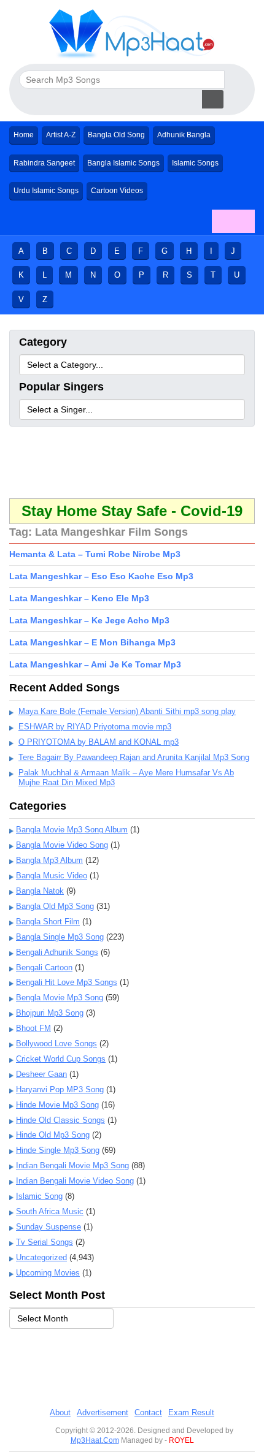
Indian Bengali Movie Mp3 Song (72, 1165)
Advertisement (102, 1412)
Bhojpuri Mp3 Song (49, 1012)
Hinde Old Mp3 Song (53, 1134)
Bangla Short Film (48, 921)
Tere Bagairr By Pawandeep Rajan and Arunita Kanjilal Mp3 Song (133, 757)
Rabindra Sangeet (44, 163)
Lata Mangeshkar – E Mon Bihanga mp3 (92, 642)
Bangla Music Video (51, 875)
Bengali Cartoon (44, 967)
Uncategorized (41, 1257)
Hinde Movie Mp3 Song (57, 1104)
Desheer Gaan (41, 1074)
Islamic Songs (195, 163)
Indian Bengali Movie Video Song (75, 1180)
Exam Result (191, 1412)
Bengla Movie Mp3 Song (59, 997)
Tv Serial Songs (44, 1242)
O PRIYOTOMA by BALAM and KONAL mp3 (98, 742)
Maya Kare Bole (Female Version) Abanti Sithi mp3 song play (127, 711)
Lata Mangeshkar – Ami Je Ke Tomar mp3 (95, 664)
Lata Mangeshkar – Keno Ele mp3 (79, 598)
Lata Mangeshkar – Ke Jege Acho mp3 (89, 620)
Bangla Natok (40, 890)
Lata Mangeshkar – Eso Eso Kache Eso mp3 (101, 576)
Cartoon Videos (117, 190)
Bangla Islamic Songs (123, 163)
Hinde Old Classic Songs (60, 1120)
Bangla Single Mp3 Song (60, 936)
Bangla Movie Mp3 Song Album (72, 829)
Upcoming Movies (48, 1272)
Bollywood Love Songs (56, 1043)
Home (24, 135)
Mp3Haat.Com (95, 1440)
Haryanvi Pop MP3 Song (60, 1089)
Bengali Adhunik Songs (57, 952)
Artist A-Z (61, 135)
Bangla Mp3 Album (49, 860)
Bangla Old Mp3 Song (55, 906)
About (60, 1412)
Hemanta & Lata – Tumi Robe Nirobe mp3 (95, 554)
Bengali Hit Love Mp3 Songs (66, 982)
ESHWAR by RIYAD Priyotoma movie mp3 (94, 726)
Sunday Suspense (48, 1226)
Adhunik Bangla (184, 135)
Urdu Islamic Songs (46, 190)
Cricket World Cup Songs (61, 1058)
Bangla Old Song (116, 135)
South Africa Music (49, 1211)
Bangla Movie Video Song (62, 845)
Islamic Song (39, 1196)
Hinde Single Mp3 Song (57, 1150)
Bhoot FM (33, 1028)
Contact (148, 1412)
